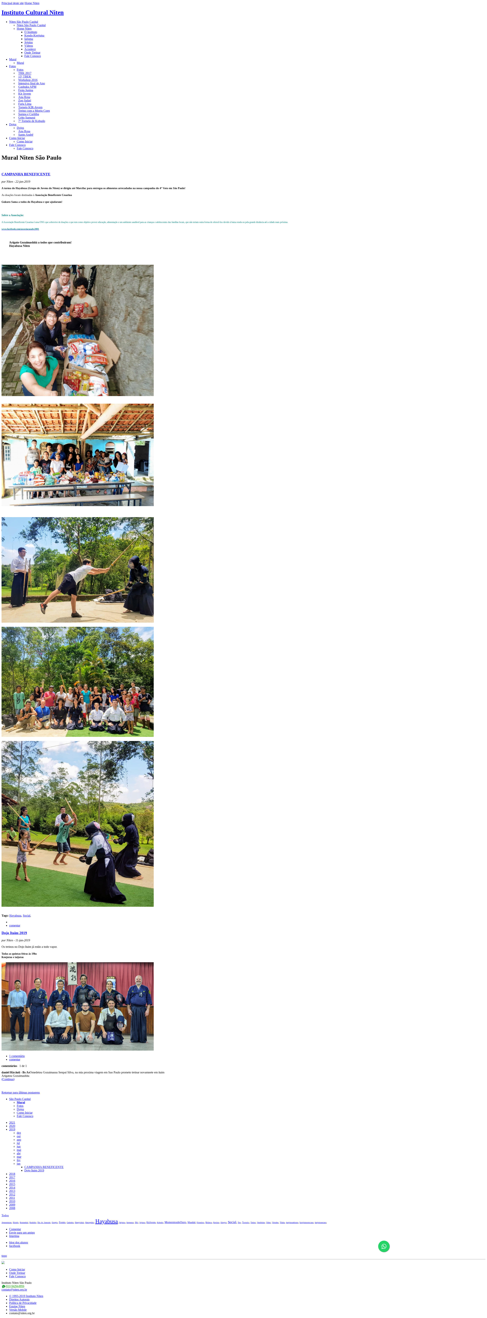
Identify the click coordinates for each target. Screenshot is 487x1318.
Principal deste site (13, 3)
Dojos (12, 124)
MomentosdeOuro (175, 1222)
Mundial (191, 1222)
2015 (12, 1184)
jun (19, 1146)
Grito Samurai (26, 117)
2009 (12, 1204)
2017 (12, 1177)
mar (19, 1156)
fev (19, 1160)
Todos (5, 1215)
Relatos (208, 1222)
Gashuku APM (27, 86)
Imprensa (130, 1222)
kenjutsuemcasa (306, 1222)
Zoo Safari (24, 100)
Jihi (136, 1222)
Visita (282, 1222)
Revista (216, 1222)
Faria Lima (24, 103)
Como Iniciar (17, 138)
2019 (12, 1129)
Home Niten (32, 3)
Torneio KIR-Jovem (30, 107)
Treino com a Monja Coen (34, 110)
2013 (12, 1191)
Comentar (15, 1229)
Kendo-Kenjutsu (34, 35)
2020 (12, 1126)
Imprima (14, 1236)
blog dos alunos (18, 1242)
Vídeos (28, 45)
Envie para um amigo (22, 1232)
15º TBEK (24, 76)
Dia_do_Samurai (43, 1222)
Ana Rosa (24, 97)
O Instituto (30, 32)
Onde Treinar (32, 52)
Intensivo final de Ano (31, 83)
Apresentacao (6, 1222)
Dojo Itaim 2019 (14, 933)
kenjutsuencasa (320, 1222)
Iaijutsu (28, 38)
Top (239, 1222)
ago (19, 1139)
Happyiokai (79, 1222)
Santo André (25, 134)
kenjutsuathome (292, 1222)
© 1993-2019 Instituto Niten (26, 1296)
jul (18, 1143)
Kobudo (160, 1222)
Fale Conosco (32, 56)
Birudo (15, 1222)
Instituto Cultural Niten (33, 12)
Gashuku (70, 1222)
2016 (12, 1180)
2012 (12, 1194)
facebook (14, 1245)
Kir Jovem (24, 93)
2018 (12, 1173)
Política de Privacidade (23, 1303)
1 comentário (17, 1056)
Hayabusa (15, 915)
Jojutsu (28, 42)
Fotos (12, 66)
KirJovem (150, 1222)
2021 (12, 1122)
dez (19, 1132)
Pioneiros (200, 1222)
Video (268, 1222)
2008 (12, 1208)
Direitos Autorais (19, 1299)
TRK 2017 (24, 73)
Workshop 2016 (27, 80)
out (19, 1136)
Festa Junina (25, 90)
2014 (12, 1187)
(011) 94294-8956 (15, 1286)
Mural (12, 59)
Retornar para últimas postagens (21, 1092)
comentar (14, 925)
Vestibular (261, 1222)
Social (26, 915)
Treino (253, 1222)
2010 (12, 1201)
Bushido (32, 1222)
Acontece (30, 49)
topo (4, 1255)
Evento (62, 1222)
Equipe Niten (17, 1306)
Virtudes (275, 1222)
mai (19, 1150)
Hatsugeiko (89, 1222)
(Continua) (8, 1079)
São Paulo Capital (20, 1099)
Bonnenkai (24, 1222)
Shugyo (223, 1222)
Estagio (54, 1222)
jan (18, 1163)
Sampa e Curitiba (28, 114)
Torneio (245, 1222)
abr (19, 1153)
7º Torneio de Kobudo (31, 121)
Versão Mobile (18, 1309)
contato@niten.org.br (14, 1289)
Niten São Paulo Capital (23, 21)
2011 (12, 1197)
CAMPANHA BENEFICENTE (26, 174)
